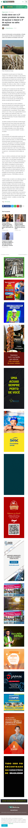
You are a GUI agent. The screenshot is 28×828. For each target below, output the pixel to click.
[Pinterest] (18, 206)
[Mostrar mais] (23, 206)
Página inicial (5, 12)
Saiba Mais (10, 823)
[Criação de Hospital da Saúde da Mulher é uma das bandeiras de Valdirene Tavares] (7, 236)
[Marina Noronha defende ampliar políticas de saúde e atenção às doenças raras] (20, 218)
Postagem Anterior (5, 254)
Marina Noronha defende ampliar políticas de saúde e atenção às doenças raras (20, 225)
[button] (1, 2)
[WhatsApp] (15, 206)
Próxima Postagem (22, 254)
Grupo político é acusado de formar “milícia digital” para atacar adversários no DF (7, 225)
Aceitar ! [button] (4, 825)
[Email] (20, 206)
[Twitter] (12, 206)
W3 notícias (11, 12)
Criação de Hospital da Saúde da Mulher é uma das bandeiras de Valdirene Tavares (7, 243)
